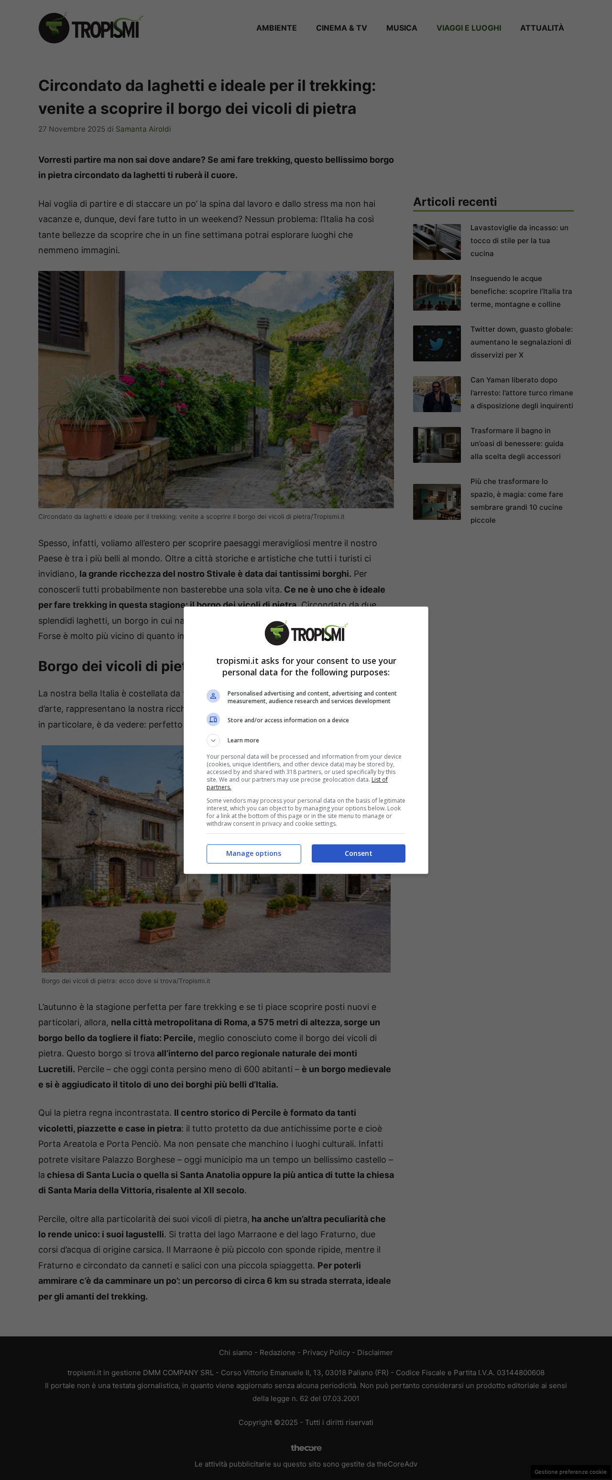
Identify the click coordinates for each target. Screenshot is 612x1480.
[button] (306, 740)
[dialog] (306, 740)
